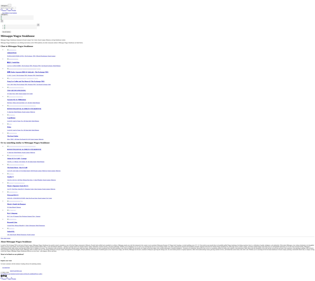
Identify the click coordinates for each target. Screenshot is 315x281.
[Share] (2, 21)
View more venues (5, 238)
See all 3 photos (6, 31)
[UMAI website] (5, 271)
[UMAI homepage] (5, 3)
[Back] (1, 31)
